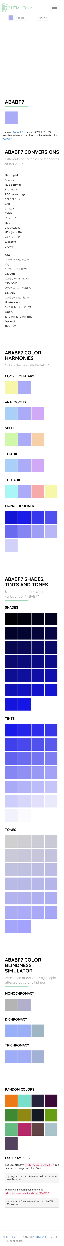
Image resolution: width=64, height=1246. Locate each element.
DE (4, 1237)
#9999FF (7, 138)
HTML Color (41, 1237)
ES (8, 1237)
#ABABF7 (18, 132)
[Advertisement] (32, 56)
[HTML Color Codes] (18, 4)
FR (13, 1237)
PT (18, 1237)
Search (42, 17)
